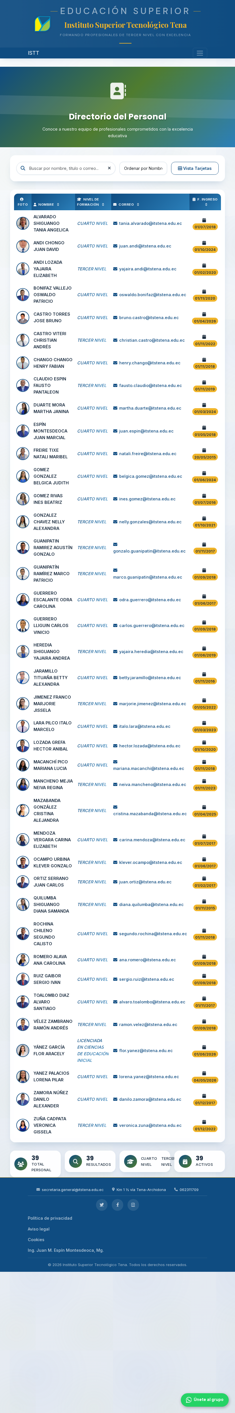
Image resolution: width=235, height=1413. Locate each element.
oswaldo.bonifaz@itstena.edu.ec (152, 294)
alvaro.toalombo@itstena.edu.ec (152, 1001)
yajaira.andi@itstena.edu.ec (148, 268)
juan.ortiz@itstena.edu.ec (145, 881)
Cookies (36, 1239)
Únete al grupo (209, 1399)
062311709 (189, 1189)
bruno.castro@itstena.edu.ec (149, 317)
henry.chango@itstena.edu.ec (150, 362)
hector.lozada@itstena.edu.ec (150, 745)
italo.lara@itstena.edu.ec (145, 726)
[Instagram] (133, 1205)
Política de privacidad (50, 1218)
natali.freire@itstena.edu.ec (148, 453)
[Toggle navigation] (200, 53)
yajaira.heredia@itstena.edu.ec (151, 651)
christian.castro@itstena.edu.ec (152, 340)
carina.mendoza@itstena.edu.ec (152, 839)
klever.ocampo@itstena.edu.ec (150, 862)
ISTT (33, 53)
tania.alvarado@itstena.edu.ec (150, 223)
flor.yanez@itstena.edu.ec (146, 1050)
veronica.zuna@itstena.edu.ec (150, 1125)
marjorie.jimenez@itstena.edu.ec (152, 703)
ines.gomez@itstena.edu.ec (147, 498)
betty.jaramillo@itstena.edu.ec (150, 677)
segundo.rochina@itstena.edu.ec (153, 933)
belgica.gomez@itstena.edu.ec (150, 476)
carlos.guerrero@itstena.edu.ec (152, 625)
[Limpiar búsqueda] (109, 168)
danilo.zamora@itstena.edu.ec (150, 1099)
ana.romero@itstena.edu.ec (147, 959)
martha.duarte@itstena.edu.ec (150, 408)
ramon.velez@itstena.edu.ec (148, 1024)
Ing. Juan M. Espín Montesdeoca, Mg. (66, 1250)
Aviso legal (39, 1229)
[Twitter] (102, 1205)
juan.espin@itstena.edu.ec (146, 431)
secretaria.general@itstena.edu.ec (73, 1189)
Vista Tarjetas (196, 168)
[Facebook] (118, 1205)
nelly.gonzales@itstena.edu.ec (150, 521)
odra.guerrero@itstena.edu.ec (150, 599)
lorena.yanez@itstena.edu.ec (149, 1076)
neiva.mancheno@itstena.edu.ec (152, 784)
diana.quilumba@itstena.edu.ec (151, 904)
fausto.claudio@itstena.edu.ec (150, 385)
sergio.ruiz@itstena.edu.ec (146, 979)
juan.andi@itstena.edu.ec (145, 245)
